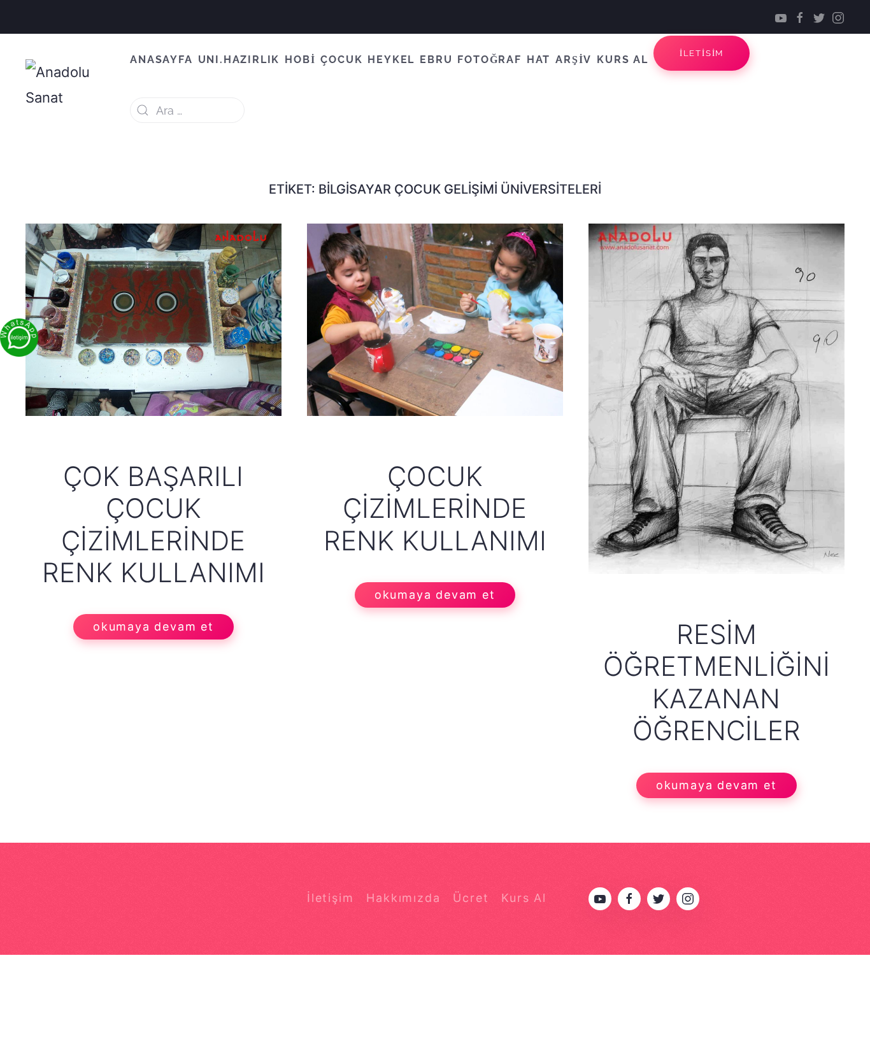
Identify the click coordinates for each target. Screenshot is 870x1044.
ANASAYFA (161, 60)
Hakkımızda (403, 898)
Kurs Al (523, 898)
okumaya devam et (153, 626)
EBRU (436, 60)
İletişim (330, 898)
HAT (538, 60)
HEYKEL (391, 60)
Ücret (470, 898)
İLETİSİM (702, 53)
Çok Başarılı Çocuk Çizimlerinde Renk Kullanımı (153, 524)
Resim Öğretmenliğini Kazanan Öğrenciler (716, 682)
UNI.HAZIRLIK (239, 60)
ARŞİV (573, 60)
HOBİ (300, 60)
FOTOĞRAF (489, 60)
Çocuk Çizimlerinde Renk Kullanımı (435, 508)
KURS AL (622, 60)
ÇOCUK (341, 60)
